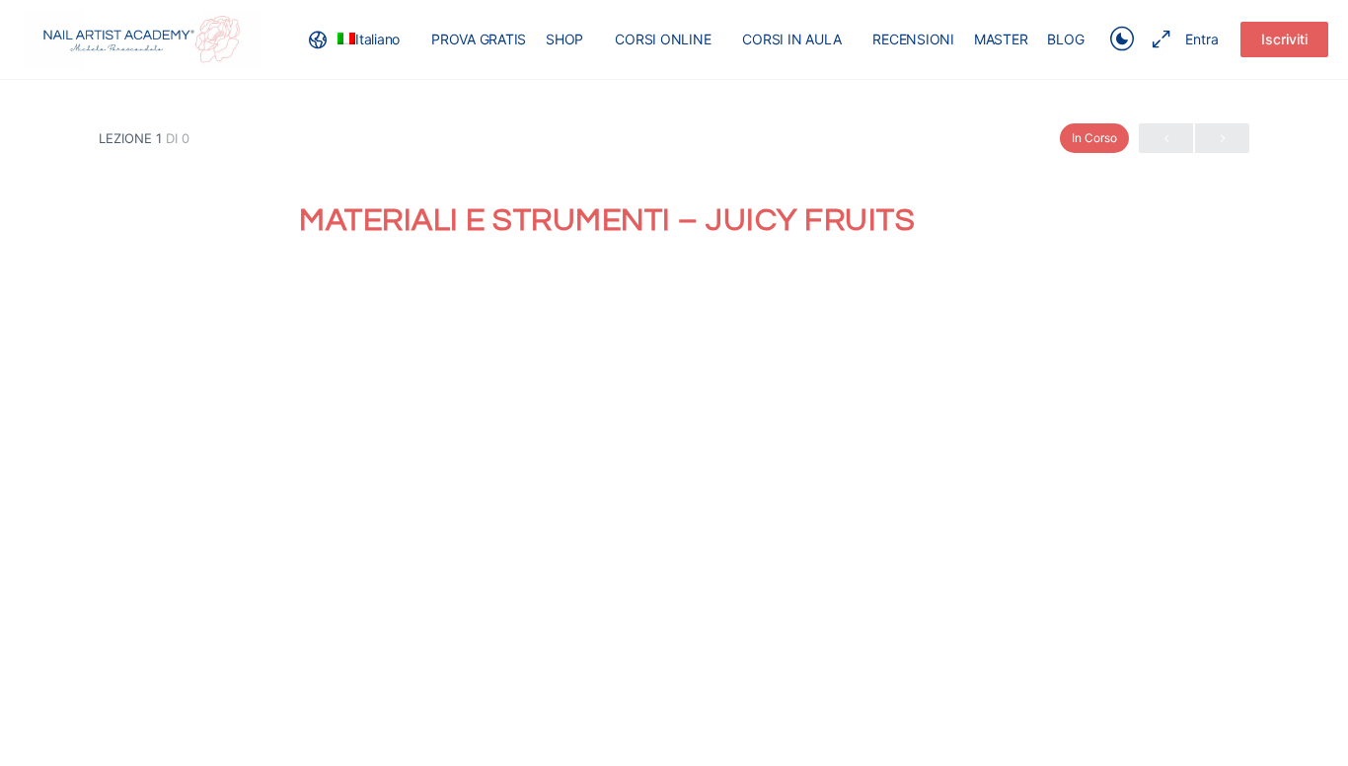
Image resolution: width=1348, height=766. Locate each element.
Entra (1202, 39)
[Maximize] (1157, 39)
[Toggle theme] (1122, 39)
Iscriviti (1284, 39)
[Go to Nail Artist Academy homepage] (143, 38)
